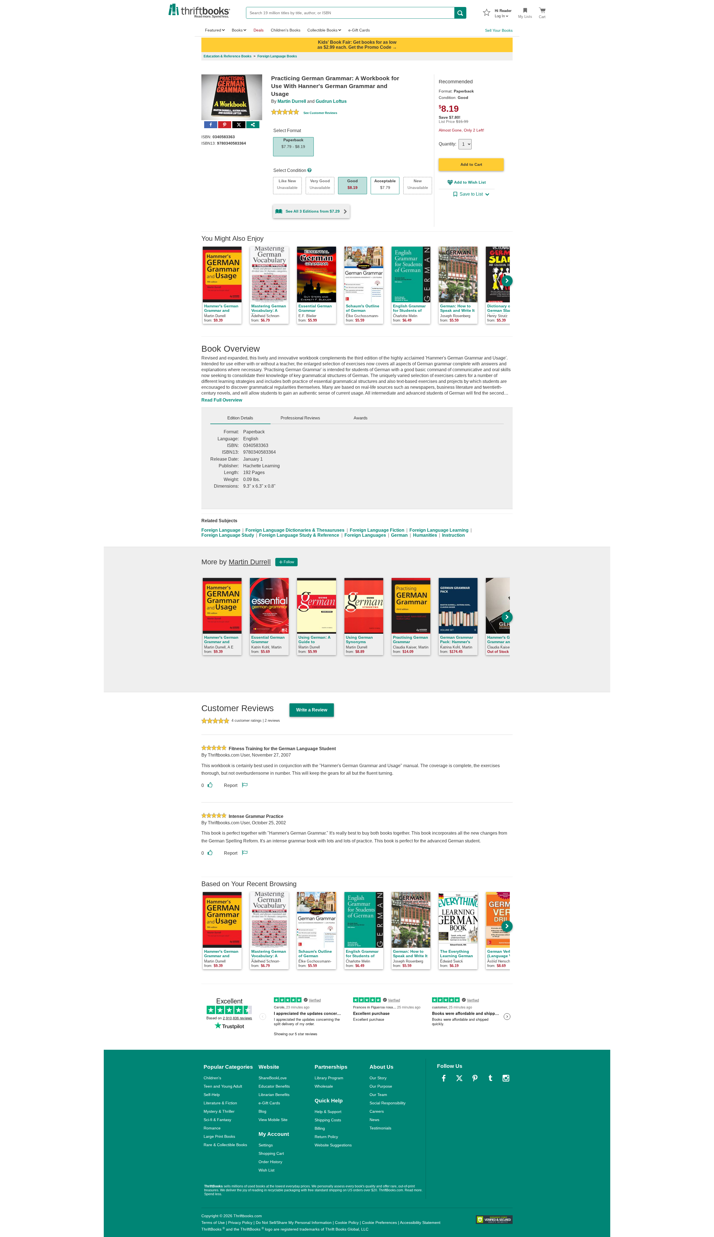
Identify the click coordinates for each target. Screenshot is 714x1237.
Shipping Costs (328, 1120)
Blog (262, 1111)
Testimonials (380, 1128)
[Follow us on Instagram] (506, 1078)
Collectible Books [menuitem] (322, 30)
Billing (320, 1128)
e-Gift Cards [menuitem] (359, 30)
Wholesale (324, 1086)
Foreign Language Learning (439, 530)
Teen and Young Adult (223, 1086)
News (374, 1119)
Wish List (266, 1170)
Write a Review (311, 710)
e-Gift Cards (269, 1103)
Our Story (378, 1078)
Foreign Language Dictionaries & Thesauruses (294, 530)
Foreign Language (220, 530)
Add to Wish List (470, 182)
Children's (212, 1078)
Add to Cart (471, 164)
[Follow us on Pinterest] (475, 1078)
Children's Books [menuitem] (285, 30)
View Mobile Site (273, 1119)
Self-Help (212, 1094)
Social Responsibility (388, 1103)
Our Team (378, 1094)
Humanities (425, 535)
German (399, 535)
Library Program (329, 1078)
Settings (266, 1145)
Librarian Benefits (274, 1094)
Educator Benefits (274, 1086)
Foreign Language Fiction (377, 530)
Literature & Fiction (220, 1103)
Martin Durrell (292, 101)
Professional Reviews (300, 417)
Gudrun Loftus (331, 101)
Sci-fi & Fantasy (217, 1119)
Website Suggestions (333, 1145)
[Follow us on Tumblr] (490, 1078)
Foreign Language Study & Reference (299, 535)
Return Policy (326, 1136)
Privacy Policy (240, 1222)
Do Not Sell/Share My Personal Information (294, 1222)
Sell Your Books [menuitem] (499, 30)
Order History (270, 1162)
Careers (377, 1111)
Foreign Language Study (227, 535)
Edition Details (240, 417)
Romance (212, 1128)
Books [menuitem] (237, 30)
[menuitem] (503, 11)
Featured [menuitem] (213, 30)
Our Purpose (381, 1086)
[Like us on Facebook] (443, 1078)
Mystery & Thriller (219, 1111)
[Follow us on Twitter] (459, 1078)
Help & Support (328, 1111)
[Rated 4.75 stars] (285, 112)
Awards (361, 417)
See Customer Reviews (320, 113)
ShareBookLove (273, 1078)
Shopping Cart (271, 1153)
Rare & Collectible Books (225, 1145)
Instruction (453, 535)
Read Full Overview (221, 400)
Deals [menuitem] (259, 30)
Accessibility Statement (420, 1222)
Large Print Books (219, 1136)
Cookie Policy (347, 1222)
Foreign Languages (365, 535)
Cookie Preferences (379, 1222)
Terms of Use (213, 1222)
